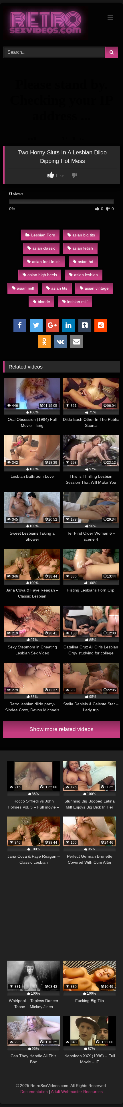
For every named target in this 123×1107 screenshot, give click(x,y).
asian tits (59, 288)
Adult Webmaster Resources (77, 1091)
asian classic (43, 248)
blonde (44, 301)
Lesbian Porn (43, 235)
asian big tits (83, 235)
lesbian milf (77, 301)
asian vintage (97, 288)
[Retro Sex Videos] (50, 24)
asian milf (25, 288)
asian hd (85, 261)
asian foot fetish (46, 261)
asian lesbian (86, 274)
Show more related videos (61, 729)
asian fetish (82, 248)
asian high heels (42, 274)
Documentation (34, 1091)
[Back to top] (105, 1090)
